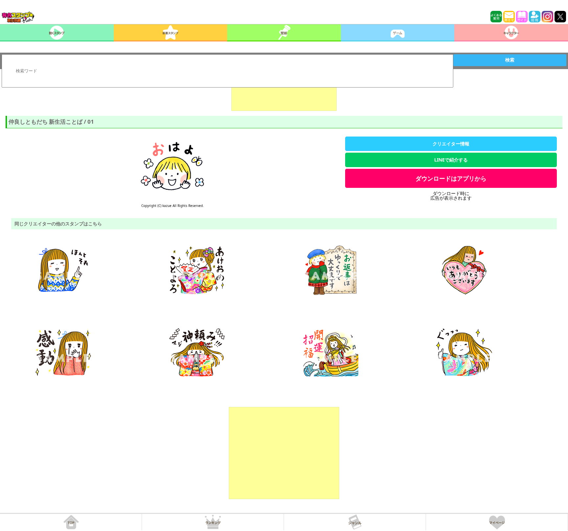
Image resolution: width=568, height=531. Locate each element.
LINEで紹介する (451, 160)
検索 (509, 60)
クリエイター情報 (451, 143)
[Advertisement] (284, 94)
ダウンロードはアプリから (450, 178)
